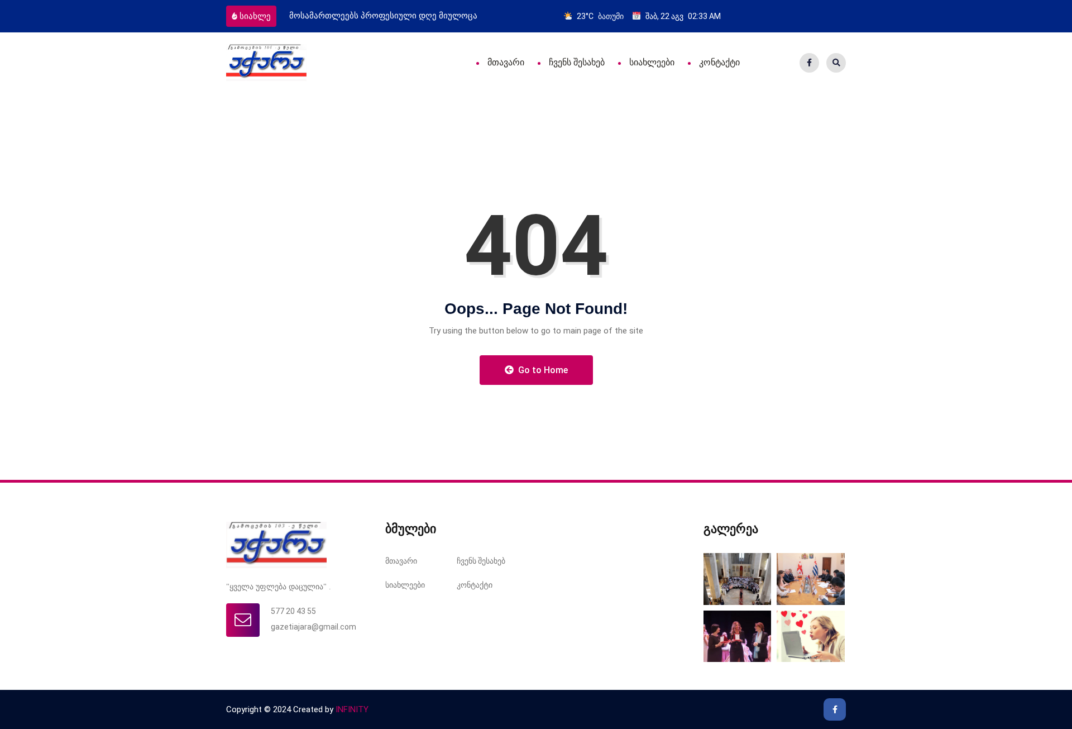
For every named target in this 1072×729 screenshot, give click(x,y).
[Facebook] (809, 63)
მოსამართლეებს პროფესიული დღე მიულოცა (383, 16)
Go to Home (542, 370)
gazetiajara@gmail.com (313, 626)
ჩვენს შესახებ (577, 62)
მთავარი (505, 62)
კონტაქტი (719, 62)
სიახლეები (651, 62)
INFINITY (352, 709)
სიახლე (255, 16)
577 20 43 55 (293, 611)
